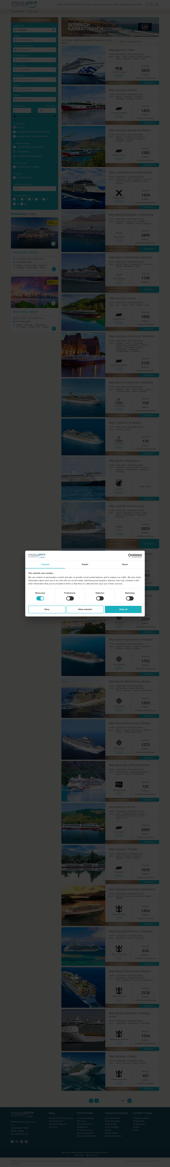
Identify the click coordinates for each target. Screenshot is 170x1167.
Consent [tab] (45, 564)
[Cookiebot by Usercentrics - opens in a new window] (130, 556)
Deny (46, 609)
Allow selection (85, 609)
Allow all (123, 609)
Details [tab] (85, 564)
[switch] (70, 598)
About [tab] (125, 564)
